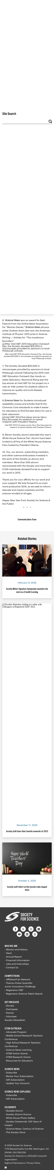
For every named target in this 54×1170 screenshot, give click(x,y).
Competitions (12, 975)
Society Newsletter (15, 1020)
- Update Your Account (17, 1083)
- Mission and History (16, 949)
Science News (12, 1069)
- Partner (9, 1012)
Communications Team (27, 519)
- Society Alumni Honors (18, 1114)
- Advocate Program (15, 1031)
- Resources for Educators (19, 1060)
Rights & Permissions (15, 1163)
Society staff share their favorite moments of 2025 (27, 831)
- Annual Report (13, 956)
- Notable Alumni (14, 1110)
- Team (8, 953)
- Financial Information (17, 960)
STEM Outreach (13, 1028)
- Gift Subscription (15, 1079)
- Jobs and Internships (17, 963)
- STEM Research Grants (18, 1057)
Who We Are (11, 945)
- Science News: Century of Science (24, 1128)
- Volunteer (11, 1016)
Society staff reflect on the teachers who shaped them (27, 888)
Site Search (9, 113)
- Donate (9, 1005)
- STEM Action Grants (16, 1053)
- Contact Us (11, 967)
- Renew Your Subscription (19, 1076)
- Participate (11, 1009)
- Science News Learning (18, 1049)
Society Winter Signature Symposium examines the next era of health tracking (27, 590)
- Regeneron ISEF (14, 990)
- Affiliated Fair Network (17, 979)
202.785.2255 (19, 1152)
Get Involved (12, 1002)
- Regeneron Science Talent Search (24, 993)
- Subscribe (11, 1072)
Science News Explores (18, 1091)
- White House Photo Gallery (20, 1117)
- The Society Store (15, 1132)
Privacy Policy (33, 1163)
